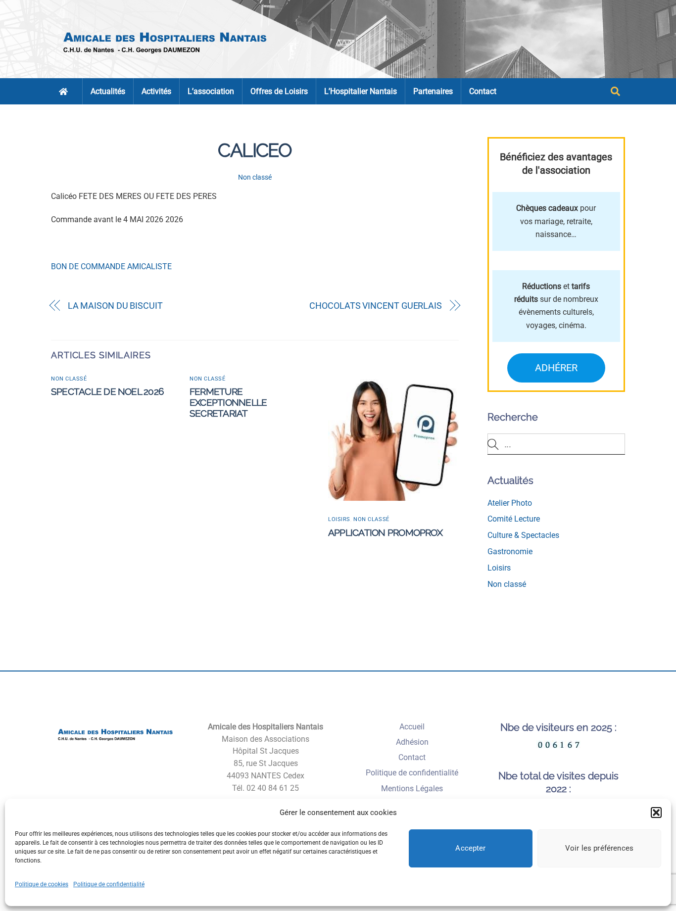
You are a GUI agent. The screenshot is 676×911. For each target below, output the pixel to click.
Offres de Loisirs (279, 91)
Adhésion (412, 742)
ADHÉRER (556, 368)
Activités (156, 91)
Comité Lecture (513, 519)
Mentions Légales (412, 788)
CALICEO (254, 150)
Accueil (412, 726)
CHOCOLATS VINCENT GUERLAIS (375, 305)
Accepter (470, 848)
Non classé (255, 177)
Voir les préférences (599, 848)
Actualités (108, 91)
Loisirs (339, 519)
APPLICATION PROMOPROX (385, 532)
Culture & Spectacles (523, 535)
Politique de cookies (41, 884)
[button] (656, 812)
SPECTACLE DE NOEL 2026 (107, 391)
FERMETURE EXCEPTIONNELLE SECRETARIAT (228, 402)
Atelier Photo (509, 503)
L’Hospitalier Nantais (360, 91)
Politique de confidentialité (109, 884)
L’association (211, 91)
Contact (482, 91)
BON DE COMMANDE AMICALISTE (111, 266)
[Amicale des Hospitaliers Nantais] (166, 57)
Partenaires (433, 91)
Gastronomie (509, 551)
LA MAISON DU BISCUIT (115, 305)
